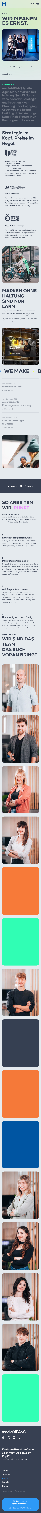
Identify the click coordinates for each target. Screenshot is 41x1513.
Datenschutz (20, 1491)
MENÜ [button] (32, 4)
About (5, 1478)
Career (5, 1486)
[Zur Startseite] (14, 1431)
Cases (5, 1471)
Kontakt (5, 1482)
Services (6, 1475)
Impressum (7, 1491)
